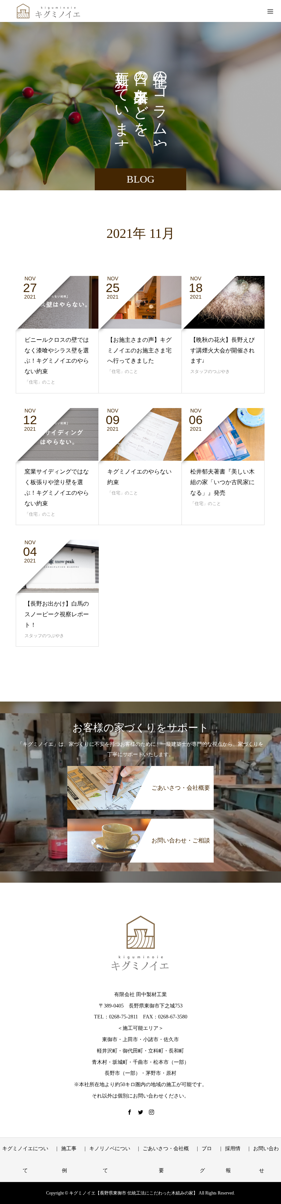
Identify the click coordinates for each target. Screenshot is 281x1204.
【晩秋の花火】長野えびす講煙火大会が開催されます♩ (222, 350)
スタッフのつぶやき (210, 371)
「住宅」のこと (40, 382)
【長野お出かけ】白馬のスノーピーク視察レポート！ (57, 614)
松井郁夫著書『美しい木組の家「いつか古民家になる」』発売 (222, 482)
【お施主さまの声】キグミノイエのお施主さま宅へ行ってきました (139, 350)
